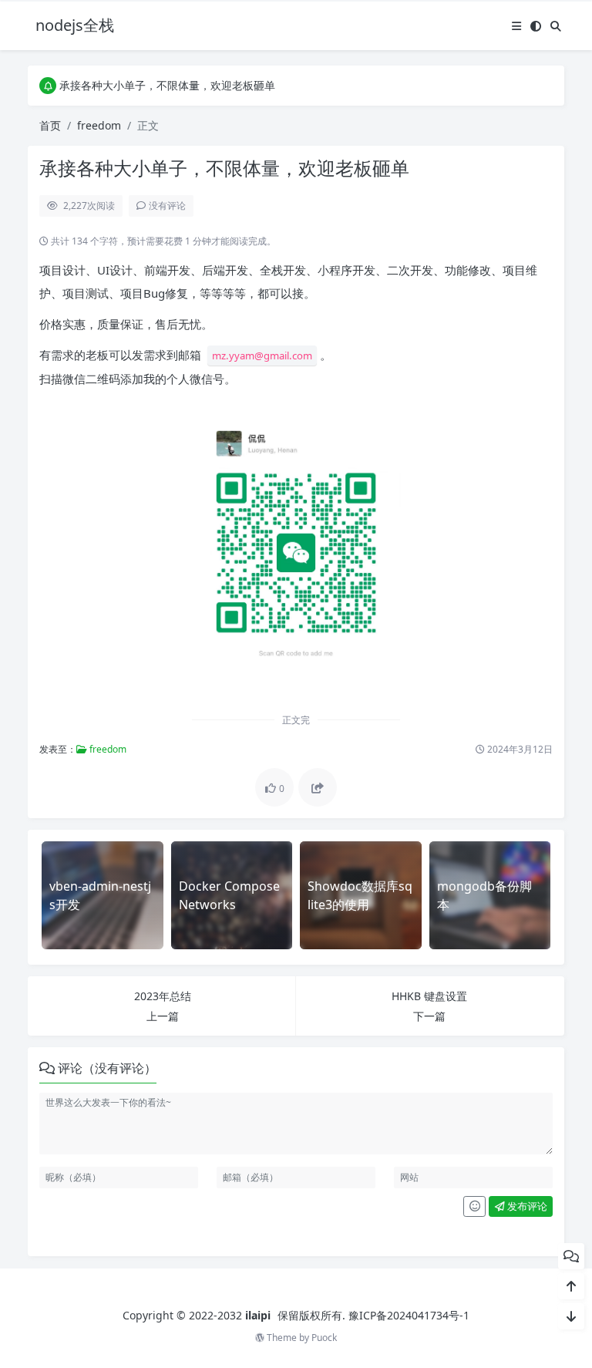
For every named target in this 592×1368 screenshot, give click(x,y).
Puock (324, 1337)
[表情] (474, 1207)
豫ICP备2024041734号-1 (408, 1315)
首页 (50, 125)
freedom (99, 125)
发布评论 (526, 1206)
